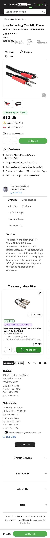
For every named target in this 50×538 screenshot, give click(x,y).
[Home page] (17, 4)
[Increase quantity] (15, 141)
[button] (46, 4)
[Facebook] (40, 363)
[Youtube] (45, 363)
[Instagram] (34, 363)
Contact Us (25, 444)
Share (11, 51)
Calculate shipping (16, 133)
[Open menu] (4, 4)
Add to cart (33, 141)
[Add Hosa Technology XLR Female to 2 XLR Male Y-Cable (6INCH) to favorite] (40, 293)
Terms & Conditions (12, 516)
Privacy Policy (27, 516)
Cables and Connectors (14, 19)
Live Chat (17, 192)
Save (11, 56)
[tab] (13, 200)
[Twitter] (29, 363)
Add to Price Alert (15, 122)
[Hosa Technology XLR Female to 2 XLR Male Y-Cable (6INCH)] (22, 304)
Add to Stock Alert (15, 127)
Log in (40, 4)
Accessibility (40, 516)
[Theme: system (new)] (29, 4)
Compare (28, 51)
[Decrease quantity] (5, 141)
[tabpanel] (25, 250)
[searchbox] (25, 11)
